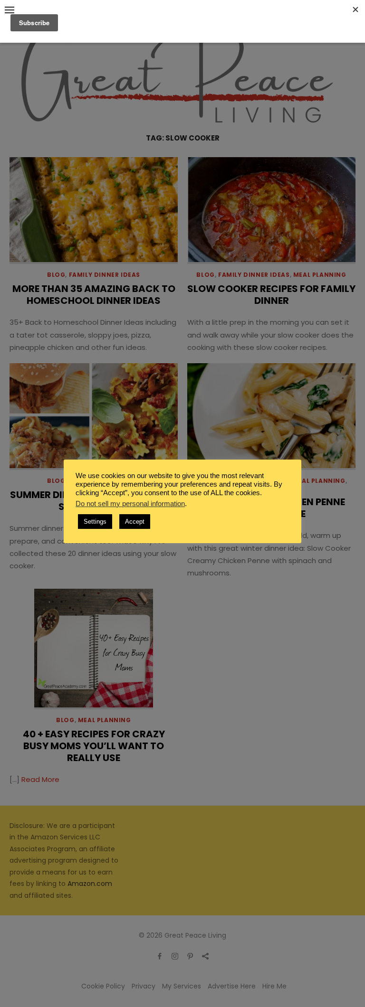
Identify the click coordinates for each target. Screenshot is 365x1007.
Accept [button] (134, 521)
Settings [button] (95, 521)
